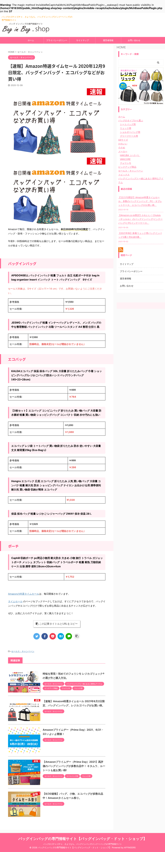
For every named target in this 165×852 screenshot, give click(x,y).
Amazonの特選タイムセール (23, 593)
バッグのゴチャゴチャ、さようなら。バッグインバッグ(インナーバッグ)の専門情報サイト (82, 844)
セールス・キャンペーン (22, 651)
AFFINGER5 (130, 847)
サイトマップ (82, 40)
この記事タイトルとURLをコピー (58, 623)
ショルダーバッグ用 (130, 132)
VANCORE (125, 159)
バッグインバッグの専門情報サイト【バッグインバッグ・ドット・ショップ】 (82, 839)
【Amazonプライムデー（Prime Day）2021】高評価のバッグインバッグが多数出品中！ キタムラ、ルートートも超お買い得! (74, 766)
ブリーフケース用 (129, 136)
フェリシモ (125, 163)
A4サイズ (123, 139)
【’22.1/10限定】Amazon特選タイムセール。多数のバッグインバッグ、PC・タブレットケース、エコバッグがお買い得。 (140, 201)
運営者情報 (108, 40)
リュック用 (125, 128)
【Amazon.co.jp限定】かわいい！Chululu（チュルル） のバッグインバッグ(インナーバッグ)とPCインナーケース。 (140, 219)
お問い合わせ (134, 40)
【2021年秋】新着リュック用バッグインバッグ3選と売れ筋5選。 (140, 235)
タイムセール (15, 601)
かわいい (122, 143)
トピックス (124, 174)
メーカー (122, 151)
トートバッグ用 (128, 124)
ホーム (31, 40)
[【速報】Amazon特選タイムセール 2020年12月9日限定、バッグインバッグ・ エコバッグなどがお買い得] (61, 636)
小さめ (121, 147)
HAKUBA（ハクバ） (130, 155)
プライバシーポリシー (56, 40)
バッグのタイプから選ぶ (130, 120)
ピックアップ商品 (127, 166)
